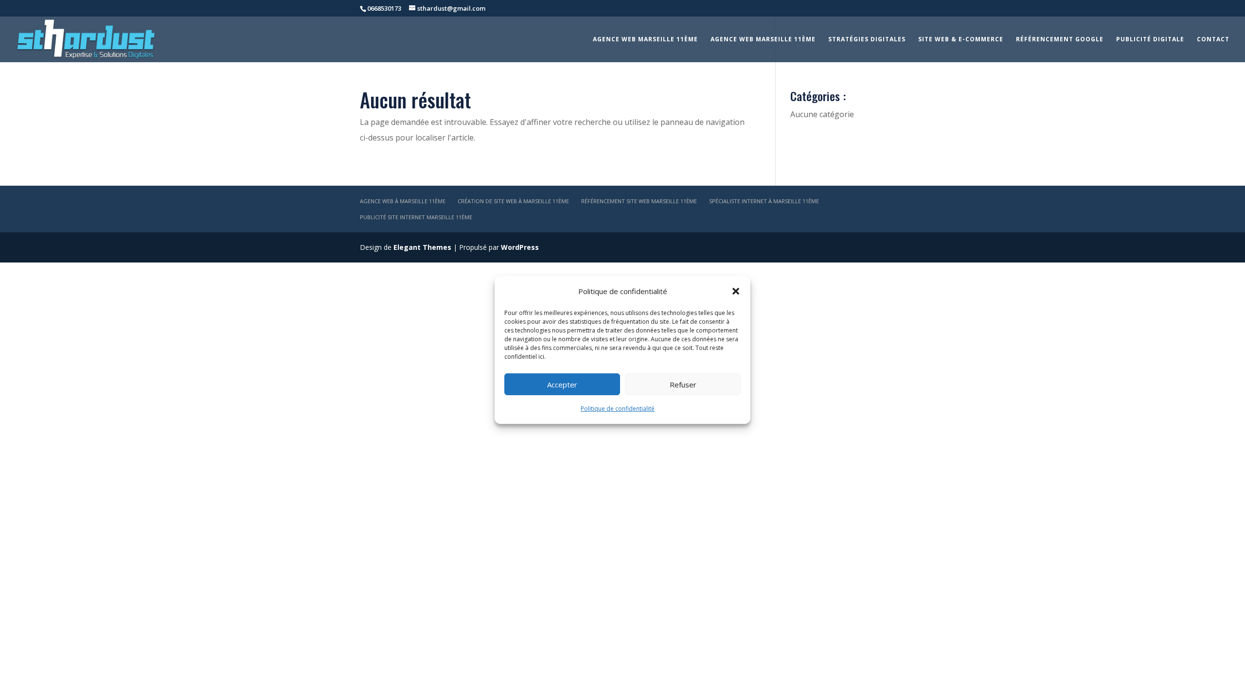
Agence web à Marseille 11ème (402, 201)
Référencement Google (1059, 39)
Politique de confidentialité (618, 408)
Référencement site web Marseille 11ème (639, 201)
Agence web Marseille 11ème (645, 39)
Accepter (562, 384)
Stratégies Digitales (867, 39)
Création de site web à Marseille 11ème (513, 201)
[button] (736, 291)
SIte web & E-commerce (960, 39)
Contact (1213, 39)
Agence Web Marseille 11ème (763, 39)
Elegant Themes (422, 247)
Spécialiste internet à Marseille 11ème (764, 201)
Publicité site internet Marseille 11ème (416, 217)
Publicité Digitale (1150, 39)
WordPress (520, 247)
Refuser (683, 384)
